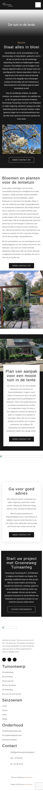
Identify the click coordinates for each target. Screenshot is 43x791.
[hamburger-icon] (38, 4)
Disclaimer (28, 777)
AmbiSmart (28, 784)
